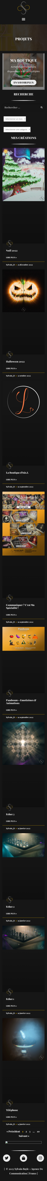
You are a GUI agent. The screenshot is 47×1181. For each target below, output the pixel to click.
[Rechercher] (42, 107)
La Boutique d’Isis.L (17, 472)
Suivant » (24, 1135)
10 (38, 1131)
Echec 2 (10, 906)
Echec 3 (10, 814)
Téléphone (12, 1110)
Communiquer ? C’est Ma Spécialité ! (20, 606)
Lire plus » (11, 257)
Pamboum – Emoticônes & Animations (21, 701)
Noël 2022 (11, 250)
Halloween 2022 (15, 361)
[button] (23, 19)
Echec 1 (10, 999)
